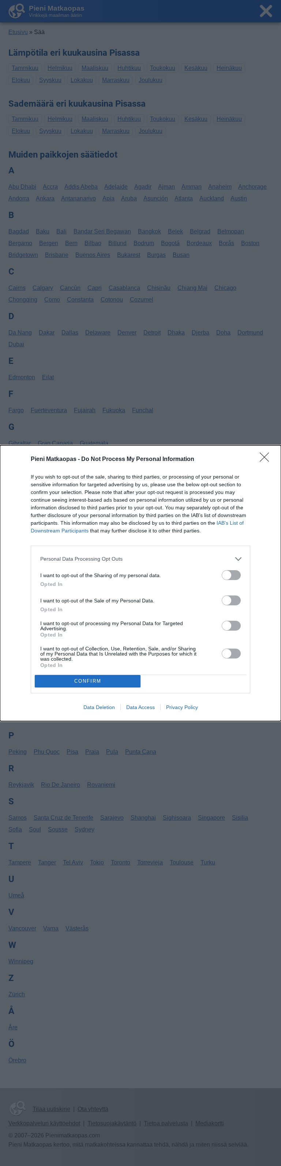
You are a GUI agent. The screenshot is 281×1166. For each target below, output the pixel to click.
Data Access (140, 707)
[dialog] (140, 583)
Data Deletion (99, 707)
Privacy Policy (182, 707)
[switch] (231, 575)
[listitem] (140, 559)
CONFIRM (87, 681)
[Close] (267, 459)
